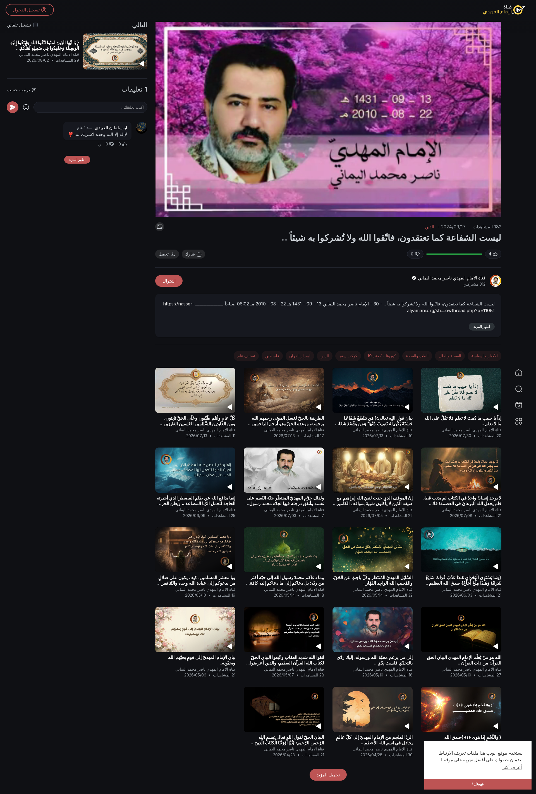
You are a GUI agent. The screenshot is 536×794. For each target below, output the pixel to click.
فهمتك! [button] (478, 784)
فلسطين (272, 355)
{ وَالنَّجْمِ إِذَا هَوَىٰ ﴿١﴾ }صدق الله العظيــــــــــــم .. (472, 739)
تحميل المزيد (328, 775)
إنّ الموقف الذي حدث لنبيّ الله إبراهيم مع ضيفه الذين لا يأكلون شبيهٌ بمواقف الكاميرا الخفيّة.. (374, 503)
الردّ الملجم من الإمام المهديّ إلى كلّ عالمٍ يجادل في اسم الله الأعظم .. (374, 739)
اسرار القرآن (299, 355)
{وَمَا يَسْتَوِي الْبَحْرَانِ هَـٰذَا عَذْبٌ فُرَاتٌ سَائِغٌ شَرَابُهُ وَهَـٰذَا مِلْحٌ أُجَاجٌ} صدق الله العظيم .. (463, 580)
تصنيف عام (246, 355)
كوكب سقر (348, 355)
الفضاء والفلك (450, 355)
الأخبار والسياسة (484, 355)
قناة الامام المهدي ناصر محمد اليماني (451, 278)
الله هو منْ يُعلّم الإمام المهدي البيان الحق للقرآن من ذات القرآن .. (464, 660)
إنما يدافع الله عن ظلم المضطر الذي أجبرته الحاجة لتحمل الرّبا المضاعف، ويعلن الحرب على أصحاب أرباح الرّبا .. (196, 503)
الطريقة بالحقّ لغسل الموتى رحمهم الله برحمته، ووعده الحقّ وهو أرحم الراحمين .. (286, 420)
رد (99, 144)
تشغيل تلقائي (19, 25)
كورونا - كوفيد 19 (381, 355)
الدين (429, 226)
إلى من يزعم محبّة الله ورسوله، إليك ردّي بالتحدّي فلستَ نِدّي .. (375, 660)
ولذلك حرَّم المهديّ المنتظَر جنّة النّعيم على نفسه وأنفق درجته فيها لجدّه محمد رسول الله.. (285, 503)
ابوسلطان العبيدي (111, 127)
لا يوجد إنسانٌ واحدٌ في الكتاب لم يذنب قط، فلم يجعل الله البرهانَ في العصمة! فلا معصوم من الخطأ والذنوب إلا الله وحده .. (462, 503)
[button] (522, 389)
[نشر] (12, 107)
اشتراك (169, 281)
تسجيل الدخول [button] (26, 10)
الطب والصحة (417, 355)
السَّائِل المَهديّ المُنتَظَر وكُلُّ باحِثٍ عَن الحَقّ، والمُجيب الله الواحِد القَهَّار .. (373, 580)
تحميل (164, 254)
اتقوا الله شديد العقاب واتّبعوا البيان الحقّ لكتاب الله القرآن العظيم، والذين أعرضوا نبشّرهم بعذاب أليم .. (287, 662)
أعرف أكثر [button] (512, 767)
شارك (190, 254)
